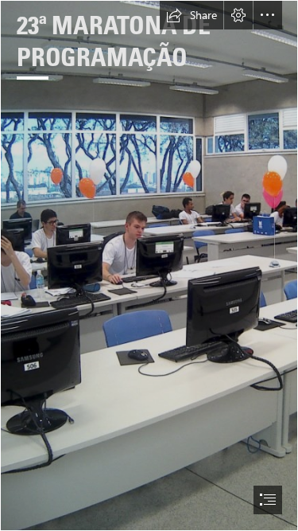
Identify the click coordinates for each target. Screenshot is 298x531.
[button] (191, 15)
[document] (149, 265)
